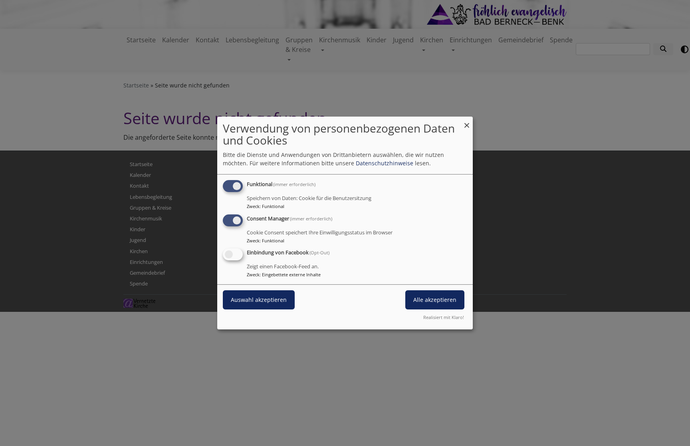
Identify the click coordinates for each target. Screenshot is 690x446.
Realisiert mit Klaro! (443, 317)
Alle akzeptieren (434, 300)
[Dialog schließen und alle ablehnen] (467, 122)
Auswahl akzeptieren (259, 300)
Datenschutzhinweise (384, 163)
